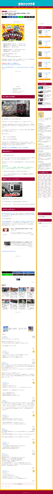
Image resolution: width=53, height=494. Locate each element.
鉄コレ (3, 11)
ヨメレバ (47, 53)
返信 (33, 348)
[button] (26, 17)
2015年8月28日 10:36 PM (5, 443)
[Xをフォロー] (19, 279)
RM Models (9, 59)
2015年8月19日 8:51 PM (5, 337)
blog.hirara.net (5, 235)
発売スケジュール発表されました (13, 63)
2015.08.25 (32, 235)
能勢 (10, 11)
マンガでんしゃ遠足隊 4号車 (46, 41)
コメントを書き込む (18, 483)
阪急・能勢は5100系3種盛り (17, 88)
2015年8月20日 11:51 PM (5, 363)
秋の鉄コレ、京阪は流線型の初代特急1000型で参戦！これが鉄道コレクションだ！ (22, 229)
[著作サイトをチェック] (17, 279)
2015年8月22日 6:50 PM (5, 383)
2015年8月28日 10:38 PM (5, 471)
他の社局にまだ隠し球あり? (17, 92)
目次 (17, 86)
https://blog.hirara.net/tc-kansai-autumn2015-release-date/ (11, 64)
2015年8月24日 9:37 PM (5, 454)
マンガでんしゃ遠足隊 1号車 (46, 73)
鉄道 (6, 11)
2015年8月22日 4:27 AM (5, 401)
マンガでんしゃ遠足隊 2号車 (46, 63)
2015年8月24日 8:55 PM (5, 430)
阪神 (15, 11)
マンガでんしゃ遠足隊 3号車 (46, 52)
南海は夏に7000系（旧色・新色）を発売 (8, 213)
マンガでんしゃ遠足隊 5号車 (46, 31)
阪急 (13, 11)
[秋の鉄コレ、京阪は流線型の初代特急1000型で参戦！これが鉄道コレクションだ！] (6, 230)
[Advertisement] (18, 78)
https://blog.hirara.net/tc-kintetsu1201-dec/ (9, 251)
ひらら (3, 350)
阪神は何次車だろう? (16, 89)
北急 (8, 11)
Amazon (44, 47)
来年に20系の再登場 (5, 221)
